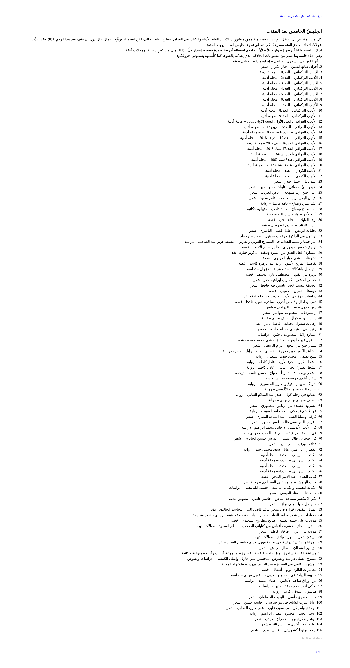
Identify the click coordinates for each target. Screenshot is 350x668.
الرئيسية (317, 16)
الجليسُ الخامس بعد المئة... (293, 16)
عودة (319, 651)
